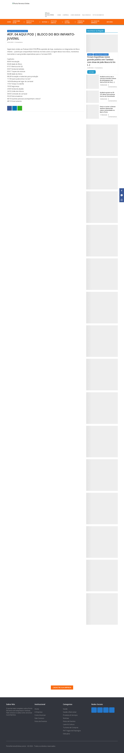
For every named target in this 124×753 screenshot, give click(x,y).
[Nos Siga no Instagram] (109, 14)
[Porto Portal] (102, 441)
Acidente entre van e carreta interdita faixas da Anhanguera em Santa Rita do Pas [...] (108, 79)
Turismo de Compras (80, 22)
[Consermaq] (102, 475)
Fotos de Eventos (98, 15)
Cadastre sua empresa (62, 687)
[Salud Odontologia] (102, 508)
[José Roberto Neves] (102, 408)
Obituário (110, 22)
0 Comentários (19, 42)
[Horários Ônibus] (102, 341)
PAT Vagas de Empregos (95, 22)
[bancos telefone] (102, 207)
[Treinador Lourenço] (102, 575)
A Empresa (66, 15)
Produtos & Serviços (30, 22)
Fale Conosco (86, 15)
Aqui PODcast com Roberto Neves (17, 31)
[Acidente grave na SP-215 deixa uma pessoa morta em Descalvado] (92, 97)
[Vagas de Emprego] (102, 307)
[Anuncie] (102, 374)
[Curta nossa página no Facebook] (113, 14)
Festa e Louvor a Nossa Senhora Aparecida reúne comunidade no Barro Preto (107, 109)
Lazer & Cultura (67, 22)
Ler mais (91, 72)
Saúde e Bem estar (16, 22)
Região (90, 54)
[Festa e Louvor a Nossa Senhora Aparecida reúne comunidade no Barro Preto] (92, 112)
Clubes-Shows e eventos (101, 54)
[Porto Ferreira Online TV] (49, 15)
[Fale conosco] (102, 240)
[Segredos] (102, 174)
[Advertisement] (62, 649)
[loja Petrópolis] (102, 542)
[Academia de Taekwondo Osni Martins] (102, 274)
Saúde (9, 22)
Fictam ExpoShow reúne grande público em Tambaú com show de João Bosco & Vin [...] (101, 61)
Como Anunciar (75, 15)
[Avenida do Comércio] (102, 609)
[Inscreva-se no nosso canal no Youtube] (116, 14)
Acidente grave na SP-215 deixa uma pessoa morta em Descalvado (107, 94)
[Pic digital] (102, 140)
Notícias (44, 22)
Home (59, 15)
